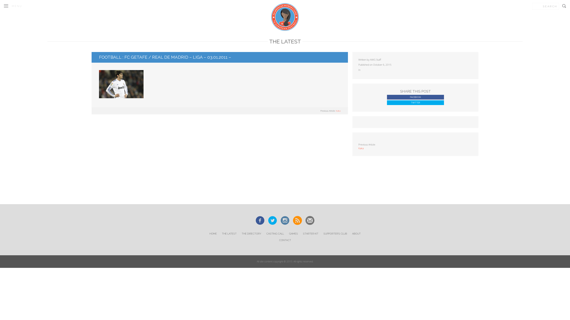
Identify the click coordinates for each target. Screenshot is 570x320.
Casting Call (275, 233)
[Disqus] (220, 159)
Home (213, 233)
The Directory (251, 233)
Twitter (415, 102)
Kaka (338, 110)
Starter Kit (310, 233)
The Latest (229, 233)
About (356, 233)
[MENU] (6, 8)
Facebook (415, 97)
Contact (285, 240)
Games (293, 233)
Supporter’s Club (335, 233)
